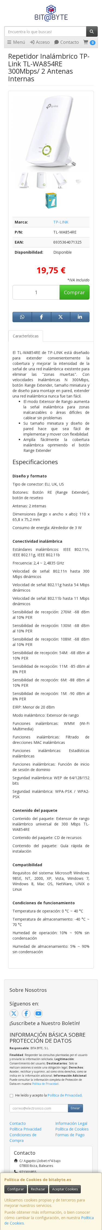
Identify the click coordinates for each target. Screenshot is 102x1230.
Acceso (42, 42)
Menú (18, 42)
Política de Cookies (72, 1129)
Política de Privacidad (45, 1084)
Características (26, 335)
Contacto (69, 42)
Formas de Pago (70, 1134)
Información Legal (71, 1123)
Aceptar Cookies (65, 1189)
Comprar (74, 292)
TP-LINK (60, 222)
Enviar (75, 1108)
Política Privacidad (25, 1129)
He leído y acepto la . (48, 1095)
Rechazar (38, 1189)
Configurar (15, 1189)
